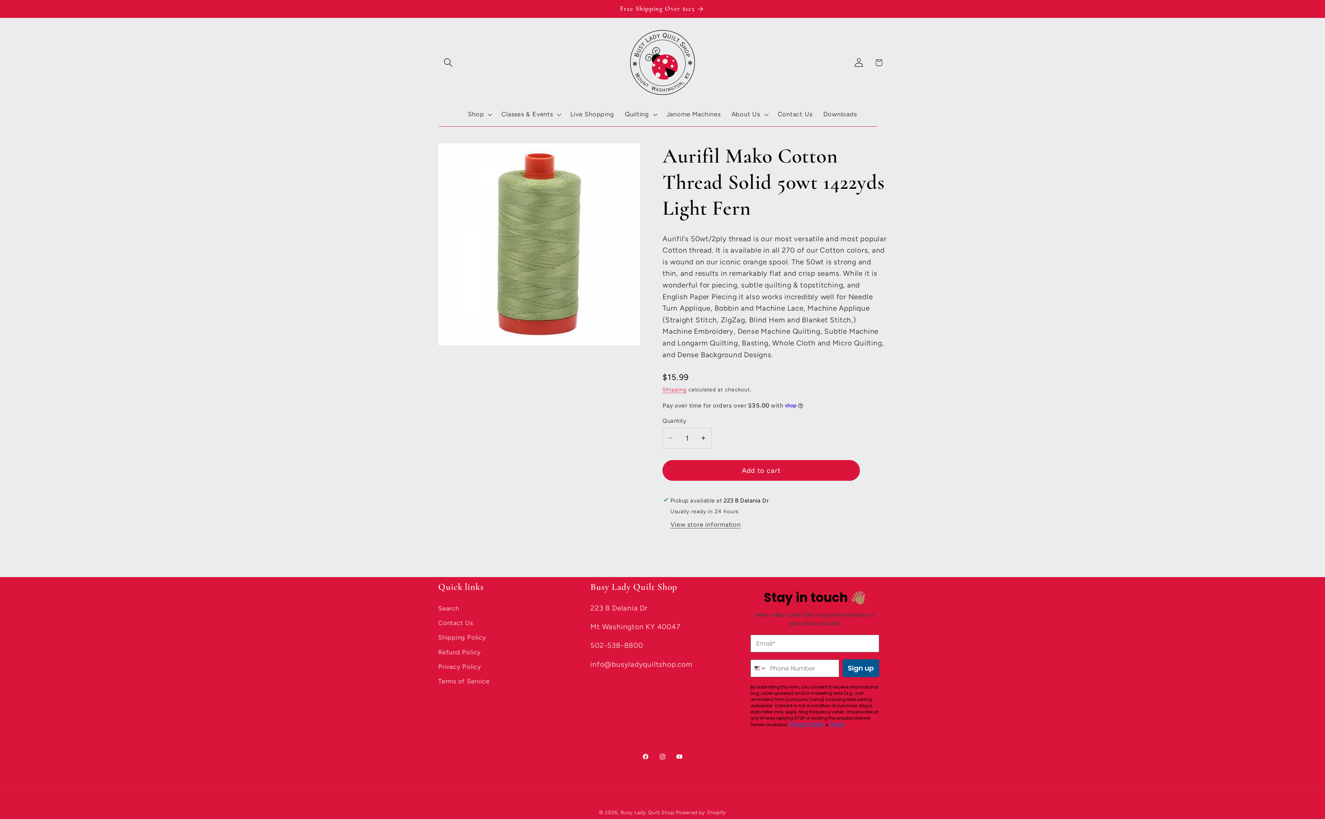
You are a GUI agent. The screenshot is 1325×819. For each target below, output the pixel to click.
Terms (837, 724)
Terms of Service (463, 681)
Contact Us (455, 622)
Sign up (861, 668)
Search (448, 608)
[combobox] (759, 668)
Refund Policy (459, 652)
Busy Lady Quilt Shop (648, 812)
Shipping (674, 389)
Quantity (674, 420)
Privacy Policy (459, 667)
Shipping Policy (462, 637)
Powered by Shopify (701, 812)
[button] (448, 62)
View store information (705, 524)
